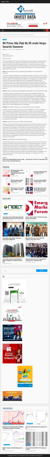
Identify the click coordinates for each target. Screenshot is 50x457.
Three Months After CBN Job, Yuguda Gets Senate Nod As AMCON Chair (13, 229)
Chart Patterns (6, 423)
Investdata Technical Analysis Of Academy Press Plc (29, 173)
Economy (4, 39)
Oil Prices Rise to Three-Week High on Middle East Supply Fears (6, 190)
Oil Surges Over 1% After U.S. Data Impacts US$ (36, 158)
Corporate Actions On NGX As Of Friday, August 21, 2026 (29, 181)
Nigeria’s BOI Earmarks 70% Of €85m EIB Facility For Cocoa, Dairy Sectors (36, 229)
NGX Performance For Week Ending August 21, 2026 (6, 181)
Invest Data (25, 17)
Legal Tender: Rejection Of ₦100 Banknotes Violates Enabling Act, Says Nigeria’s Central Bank (13, 250)
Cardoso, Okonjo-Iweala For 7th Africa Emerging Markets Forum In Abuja (36, 208)
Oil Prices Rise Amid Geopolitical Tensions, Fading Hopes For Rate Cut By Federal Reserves (13, 159)
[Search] (44, 30)
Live (47, 30)
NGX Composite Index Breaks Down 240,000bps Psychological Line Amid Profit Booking (6, 173)
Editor (5, 49)
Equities (28, 444)
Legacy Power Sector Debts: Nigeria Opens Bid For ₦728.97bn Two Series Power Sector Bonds (13, 208)
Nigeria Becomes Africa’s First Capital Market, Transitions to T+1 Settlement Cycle (36, 250)
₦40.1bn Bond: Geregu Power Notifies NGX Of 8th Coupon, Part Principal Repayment (29, 190)
